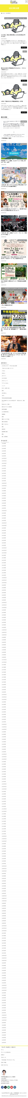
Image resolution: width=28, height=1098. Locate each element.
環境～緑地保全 (5, 421)
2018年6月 (4, 644)
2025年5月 (4, 473)
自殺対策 (3, 429)
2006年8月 (4, 965)
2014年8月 (4, 734)
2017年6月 (4, 672)
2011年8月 (4, 816)
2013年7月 (4, 766)
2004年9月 (4, 1022)
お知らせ (3, 373)
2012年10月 (4, 788)
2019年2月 (4, 624)
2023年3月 (4, 515)
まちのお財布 (4, 378)
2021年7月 (4, 560)
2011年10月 (4, 811)
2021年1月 (4, 575)
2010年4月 (4, 856)
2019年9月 (4, 609)
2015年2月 (4, 719)
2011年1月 (4, 833)
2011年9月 (4, 813)
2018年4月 (4, 649)
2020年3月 (4, 597)
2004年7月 (4, 1027)
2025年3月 (4, 475)
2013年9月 (4, 761)
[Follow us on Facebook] (2, 1087)
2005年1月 (4, 1012)
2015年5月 (4, 711)
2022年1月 (4, 545)
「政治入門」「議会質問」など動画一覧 (8, 1047)
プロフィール (3, 1057)
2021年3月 (4, 570)
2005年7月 (4, 997)
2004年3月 (4, 1037)
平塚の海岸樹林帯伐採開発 (7, 398)
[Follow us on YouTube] (11, 1087)
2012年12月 (4, 784)
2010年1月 (4, 863)
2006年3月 (4, 977)
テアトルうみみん (5, 383)
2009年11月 (4, 868)
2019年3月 (4, 622)
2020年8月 (4, 587)
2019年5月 (4, 617)
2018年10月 (4, 634)
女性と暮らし (4, 393)
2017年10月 (4, 662)
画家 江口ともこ (5, 424)
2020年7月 (4, 590)
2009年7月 (4, 878)
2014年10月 (4, 729)
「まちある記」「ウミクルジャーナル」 (8, 1059)
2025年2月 (4, 478)
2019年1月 (4, 627)
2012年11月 (4, 786)
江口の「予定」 (4, 1062)
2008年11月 (4, 898)
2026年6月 (4, 448)
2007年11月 (4, 928)
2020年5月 (4, 595)
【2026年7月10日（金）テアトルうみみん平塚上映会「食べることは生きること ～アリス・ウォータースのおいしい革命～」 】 (13, 355)
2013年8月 (4, 764)
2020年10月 (4, 582)
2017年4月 (4, 677)
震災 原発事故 (5, 436)
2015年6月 (4, 709)
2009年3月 (4, 888)
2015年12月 (4, 694)
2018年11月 (4, 632)
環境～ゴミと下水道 (5, 419)
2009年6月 (4, 880)
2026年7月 (4, 445)
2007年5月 (4, 943)
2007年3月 (4, 948)
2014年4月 (4, 744)
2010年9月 (4, 843)
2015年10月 (4, 699)
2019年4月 (4, 619)
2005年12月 (4, 985)
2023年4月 (4, 513)
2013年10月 (4, 759)
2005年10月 (4, 990)
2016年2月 (4, 689)
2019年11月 (4, 605)
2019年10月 (4, 607)
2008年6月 (4, 910)
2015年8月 (4, 704)
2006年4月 (4, 975)
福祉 (2, 426)
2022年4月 (4, 537)
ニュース (3, 385)
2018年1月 (4, 657)
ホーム (2, 1049)
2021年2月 (4, 572)
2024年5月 (4, 498)
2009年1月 (4, 893)
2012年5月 (4, 801)
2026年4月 (4, 450)
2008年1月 (4, 923)
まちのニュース (4, 380)
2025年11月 (4, 460)
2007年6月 (4, 940)
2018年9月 (4, 637)
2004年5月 (4, 1032)
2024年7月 (4, 493)
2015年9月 (4, 701)
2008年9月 (4, 903)
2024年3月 (4, 503)
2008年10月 (4, 900)
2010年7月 (4, 848)
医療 (2, 390)
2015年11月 (4, 697)
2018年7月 (4, 642)
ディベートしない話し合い (6, 1052)
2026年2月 (4, 453)
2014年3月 (4, 746)
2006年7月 (4, 967)
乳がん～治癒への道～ (6, 388)
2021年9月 (4, 555)
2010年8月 (4, 846)
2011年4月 (4, 826)
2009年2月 (4, 890)
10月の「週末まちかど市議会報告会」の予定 (12, 101)
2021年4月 (4, 567)
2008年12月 (4, 895)
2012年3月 (4, 803)
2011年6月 (4, 821)
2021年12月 (4, 547)
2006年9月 (4, 962)
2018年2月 (4, 654)
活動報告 (3, 414)
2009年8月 (4, 876)
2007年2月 (4, 950)
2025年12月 (4, 458)
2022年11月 (4, 523)
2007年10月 (4, 930)
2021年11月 (4, 550)
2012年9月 (4, 791)
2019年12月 (4, 602)
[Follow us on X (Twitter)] (5, 1087)
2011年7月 (4, 818)
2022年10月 (4, 525)
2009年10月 (4, 870)
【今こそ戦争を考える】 (7, 305)
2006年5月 (4, 972)
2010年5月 (4, 853)
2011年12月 (4, 808)
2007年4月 (4, 945)
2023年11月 (4, 510)
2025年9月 (4, 465)
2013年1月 (4, 781)
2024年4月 (4, 500)
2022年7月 (4, 530)
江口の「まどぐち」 (4, 1065)
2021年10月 (4, 552)
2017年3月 (4, 679)
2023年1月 (4, 520)
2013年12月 (4, 754)
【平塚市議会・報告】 (6, 138)
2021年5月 (4, 565)
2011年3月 (4, 828)
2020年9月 (4, 585)
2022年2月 (4, 542)
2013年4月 (4, 774)
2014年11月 (4, 726)
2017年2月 (4, 682)
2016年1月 (4, 692)
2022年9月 (4, 527)
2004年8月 (4, 1025)
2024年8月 (4, 490)
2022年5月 (4, 535)
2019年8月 (4, 612)
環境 (2, 416)
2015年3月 (4, 716)
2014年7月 (4, 736)
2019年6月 (4, 615)
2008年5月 (4, 913)
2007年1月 (4, 953)
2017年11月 (4, 659)
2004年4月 (4, 1035)
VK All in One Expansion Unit (21, 1095)
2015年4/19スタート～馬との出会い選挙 (9, 365)
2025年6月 (4, 470)
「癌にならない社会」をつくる (7, 368)
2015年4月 (4, 714)
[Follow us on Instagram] (14, 1087)
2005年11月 (4, 987)
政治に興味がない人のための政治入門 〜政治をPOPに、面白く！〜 (13, 401)
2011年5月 (4, 823)
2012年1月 (4, 806)
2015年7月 (4, 706)
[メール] (8, 1087)
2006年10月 (4, 960)
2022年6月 (4, 532)
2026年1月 (4, 455)
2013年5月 (4, 771)
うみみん (3, 370)
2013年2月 (4, 779)
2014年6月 (4, 739)
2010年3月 (4, 858)
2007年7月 (4, 938)
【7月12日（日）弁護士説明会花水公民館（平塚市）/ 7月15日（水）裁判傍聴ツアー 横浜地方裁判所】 (13, 329)
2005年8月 (4, 995)
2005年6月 (4, 1000)
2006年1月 (4, 982)
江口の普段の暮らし (5, 411)
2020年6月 (4, 592)
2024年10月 (4, 485)
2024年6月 (4, 495)
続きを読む (24, 47)
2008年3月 (4, 918)
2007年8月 (4, 935)
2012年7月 (4, 796)
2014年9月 (4, 731)
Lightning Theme (13, 1095)
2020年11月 (4, 580)
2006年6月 (4, 970)
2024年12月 (4, 483)
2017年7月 (4, 669)
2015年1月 (4, 721)
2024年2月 (4, 505)
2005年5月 (4, 1002)
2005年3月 (4, 1007)
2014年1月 (4, 751)
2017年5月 (4, 674)
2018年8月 (4, 639)
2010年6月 (4, 851)
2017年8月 (4, 667)
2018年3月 (4, 652)
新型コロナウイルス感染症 (7, 406)
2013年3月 (4, 776)
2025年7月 (4, 468)
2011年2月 (4, 831)
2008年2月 (4, 920)
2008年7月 (4, 908)
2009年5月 (4, 883)
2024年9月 (4, 488)
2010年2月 (4, 861)
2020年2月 (4, 600)
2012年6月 (4, 798)
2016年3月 (4, 687)
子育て (3, 395)
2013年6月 (4, 769)
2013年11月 (4, 756)
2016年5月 (4, 684)
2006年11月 (4, 958)
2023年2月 (4, 518)
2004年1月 (4, 1042)
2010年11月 (4, 838)
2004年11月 (4, 1017)
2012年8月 (4, 793)
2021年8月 (4, 557)
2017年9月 (4, 664)
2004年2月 (4, 1040)
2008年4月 (4, 915)
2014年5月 (4, 741)
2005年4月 (4, 1005)
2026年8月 (4, 443)
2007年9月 (4, 933)
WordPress (7, 1095)
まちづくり (4, 375)
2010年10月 (4, 841)
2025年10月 (4, 463)
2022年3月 (4, 540)
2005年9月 (4, 992)
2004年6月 (4, 1030)
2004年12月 (4, 1015)
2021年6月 (4, 562)
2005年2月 (4, 1010)
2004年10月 (4, 1020)
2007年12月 (4, 925)
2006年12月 (4, 955)
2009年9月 (4, 873)
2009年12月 (4, 866)
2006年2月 (4, 980)
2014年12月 (4, 724)
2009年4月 (4, 885)
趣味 (2, 434)
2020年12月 (4, 577)
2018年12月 (4, 629)
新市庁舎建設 (4, 409)
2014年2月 (4, 749)
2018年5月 (4, 647)
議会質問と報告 (5, 431)
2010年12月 (4, 836)
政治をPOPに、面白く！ (6, 404)
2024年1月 (4, 508)
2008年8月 (4, 905)
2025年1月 (4, 480)
